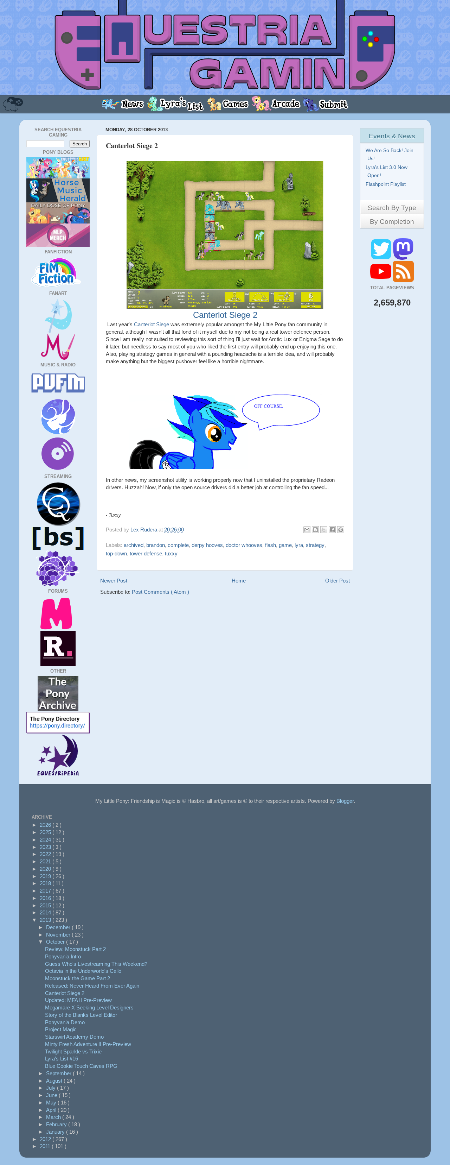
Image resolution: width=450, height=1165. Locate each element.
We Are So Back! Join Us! (390, 154)
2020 (46, 869)
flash (270, 545)
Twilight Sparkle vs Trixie (73, 1051)
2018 (46, 883)
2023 (46, 847)
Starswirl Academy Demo (74, 1037)
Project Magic (61, 1029)
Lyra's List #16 (61, 1059)
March (54, 1117)
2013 (46, 920)
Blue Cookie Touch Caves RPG (81, 1066)
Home (239, 581)
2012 (46, 1139)
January (56, 1132)
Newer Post (113, 581)
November (59, 935)
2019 (46, 876)
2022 (46, 854)
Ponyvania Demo (65, 1022)
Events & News (392, 136)
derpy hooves (207, 545)
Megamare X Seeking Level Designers (89, 1007)
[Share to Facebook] (332, 529)
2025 (46, 832)
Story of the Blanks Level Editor (81, 1015)
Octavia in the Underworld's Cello (83, 971)
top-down (116, 553)
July (51, 1088)
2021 (46, 861)
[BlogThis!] (315, 529)
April (52, 1110)
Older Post (337, 581)
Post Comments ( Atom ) (160, 592)
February (57, 1124)
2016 (46, 898)
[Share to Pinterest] (340, 529)
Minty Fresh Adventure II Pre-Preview (88, 1044)
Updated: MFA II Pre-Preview (78, 1000)
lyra (299, 545)
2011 (46, 1146)
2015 (46, 905)
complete (178, 545)
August (55, 1081)
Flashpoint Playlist (386, 184)
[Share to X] (323, 529)
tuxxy (171, 553)
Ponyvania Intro (63, 956)
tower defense (146, 553)
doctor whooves (244, 545)
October (56, 942)
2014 (46, 912)
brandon (155, 545)
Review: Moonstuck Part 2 (75, 949)
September (59, 1073)
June (52, 1095)
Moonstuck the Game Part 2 (77, 978)
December (59, 927)
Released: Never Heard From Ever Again (92, 986)
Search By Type (392, 208)
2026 (46, 825)
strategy (315, 545)
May (52, 1103)
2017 (46, 891)
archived (133, 545)
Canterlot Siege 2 (225, 315)
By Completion (392, 221)
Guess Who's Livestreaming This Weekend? (96, 964)
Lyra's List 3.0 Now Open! (387, 171)
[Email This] (306, 529)
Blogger (345, 801)
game (285, 545)
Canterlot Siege (151, 324)
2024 (46, 840)
